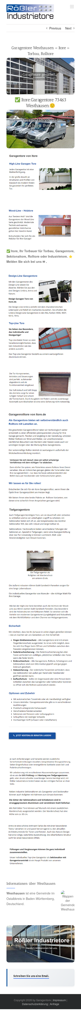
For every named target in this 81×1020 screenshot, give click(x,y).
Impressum (59, 1000)
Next (68, 28)
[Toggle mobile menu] (72, 6)
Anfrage (54, 1004)
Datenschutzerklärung (35, 1004)
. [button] (46, 261)
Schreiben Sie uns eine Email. (31, 976)
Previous (55, 28)
